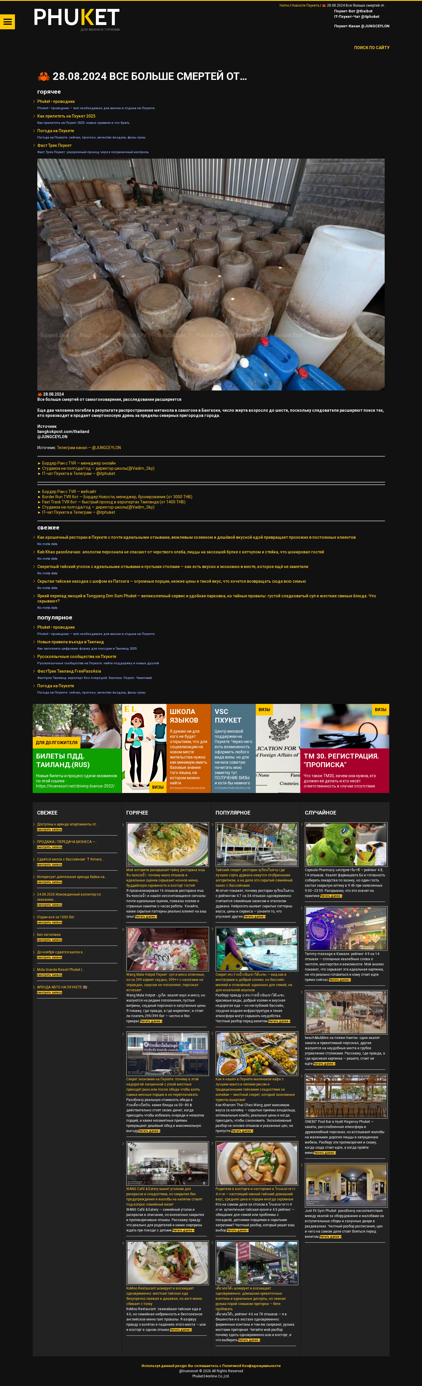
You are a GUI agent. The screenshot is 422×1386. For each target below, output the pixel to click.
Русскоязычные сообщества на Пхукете (76, 656)
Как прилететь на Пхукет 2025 (66, 116)
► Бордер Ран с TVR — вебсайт (66, 491)
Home (284, 5)
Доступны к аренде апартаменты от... (67, 824)
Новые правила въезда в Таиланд (70, 642)
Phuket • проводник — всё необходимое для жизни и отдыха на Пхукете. (96, 108)
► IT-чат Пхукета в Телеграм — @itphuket (76, 473)
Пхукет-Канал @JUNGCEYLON (361, 26)
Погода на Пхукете (55, 130)
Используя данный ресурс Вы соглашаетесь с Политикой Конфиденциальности (211, 1366)
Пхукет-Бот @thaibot (352, 11)
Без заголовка (49, 935)
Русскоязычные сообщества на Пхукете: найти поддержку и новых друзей (98, 663)
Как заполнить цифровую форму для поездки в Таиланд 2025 (87, 648)
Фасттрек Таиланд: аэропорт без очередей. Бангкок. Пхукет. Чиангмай (94, 678)
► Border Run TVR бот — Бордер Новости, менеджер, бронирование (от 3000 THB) (114, 496)
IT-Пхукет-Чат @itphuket (356, 16)
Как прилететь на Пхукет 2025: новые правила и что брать (83, 123)
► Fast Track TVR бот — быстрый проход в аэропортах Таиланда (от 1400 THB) (111, 502)
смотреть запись (49, 829)
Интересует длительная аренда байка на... (72, 877)
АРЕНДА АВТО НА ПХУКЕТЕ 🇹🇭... (63, 987)
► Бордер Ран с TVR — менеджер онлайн (76, 463)
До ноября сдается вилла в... (61, 952)
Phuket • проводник (56, 101)
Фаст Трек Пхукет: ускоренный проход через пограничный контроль (93, 152)
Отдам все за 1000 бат (55, 917)
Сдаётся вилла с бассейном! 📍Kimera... (70, 859)
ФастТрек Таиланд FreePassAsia (69, 671)
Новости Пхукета (305, 5)
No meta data (47, 544)
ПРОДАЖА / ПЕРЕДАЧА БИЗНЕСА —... (67, 842)
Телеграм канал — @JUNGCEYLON (89, 447)
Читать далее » (146, 916)
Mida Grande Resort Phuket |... (61, 970)
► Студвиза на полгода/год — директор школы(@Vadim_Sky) (95, 468)
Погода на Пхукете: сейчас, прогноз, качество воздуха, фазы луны (91, 137)
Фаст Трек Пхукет (54, 145)
